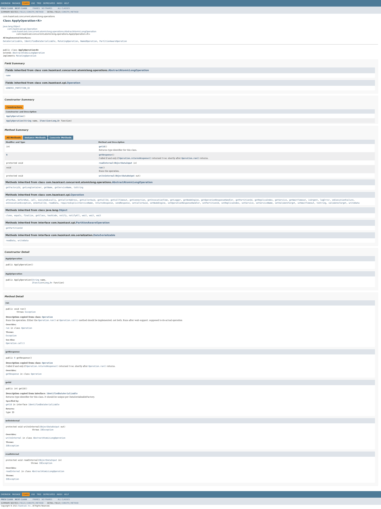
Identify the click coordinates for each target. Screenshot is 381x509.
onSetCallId (39, 203)
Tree (39, 3)
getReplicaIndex (264, 200)
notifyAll (74, 215)
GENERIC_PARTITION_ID (18, 88)
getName (48, 187)
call (33, 200)
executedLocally (47, 200)
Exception (30, 312)
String (27, 121)
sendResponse (122, 203)
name (8, 75)
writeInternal (106, 176)
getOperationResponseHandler (217, 200)
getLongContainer (32, 187)
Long (53, 121)
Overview (5, 3)
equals (17, 215)
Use (33, 3)
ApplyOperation (14, 116)
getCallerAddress (67, 200)
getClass (40, 215)
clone (9, 215)
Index (59, 3)
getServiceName (63, 187)
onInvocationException (18, 203)
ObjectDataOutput (125, 176)
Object (63, 210)
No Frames (47, 8)
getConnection (137, 200)
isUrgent (313, 200)
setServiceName (264, 203)
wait (84, 215)
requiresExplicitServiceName (77, 203)
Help (66, 3)
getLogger (175, 200)
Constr (30, 12)
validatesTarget (337, 203)
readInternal (106, 163)
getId (102, 146)
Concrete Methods (60, 137)
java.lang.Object (11, 26)
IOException (46, 429)
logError (325, 200)
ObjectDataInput (123, 163)
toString (78, 187)
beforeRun (23, 200)
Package (16, 3)
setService (247, 203)
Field (22, 12)
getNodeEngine (191, 200)
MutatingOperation (68, 41)
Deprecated (49, 3)
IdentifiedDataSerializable (39, 41)
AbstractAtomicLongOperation (29, 53)
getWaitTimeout (297, 200)
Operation (73, 82)
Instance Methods (35, 137)
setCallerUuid (139, 203)
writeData (354, 203)
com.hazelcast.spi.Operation (22, 29)
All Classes (64, 8)
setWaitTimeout (306, 203)
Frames (36, 8)
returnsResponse (104, 203)
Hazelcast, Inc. (24, 506)
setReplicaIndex (230, 203)
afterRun (10, 200)
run (100, 167)
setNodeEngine (157, 203)
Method (39, 12)
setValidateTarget (285, 203)
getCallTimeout (119, 200)
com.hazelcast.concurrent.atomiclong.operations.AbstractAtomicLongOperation (54, 31)
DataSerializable (12, 41)
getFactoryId (13, 187)
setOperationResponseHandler (184, 203)
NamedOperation (88, 41)
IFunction (45, 121)
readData (53, 203)
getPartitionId (244, 200)
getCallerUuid (87, 200)
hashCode (52, 215)
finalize (28, 215)
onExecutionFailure (342, 200)
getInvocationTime (157, 200)
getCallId (102, 200)
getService (281, 200)
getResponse (105, 155)
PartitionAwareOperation (113, 41)
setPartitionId (210, 203)
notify (63, 215)
